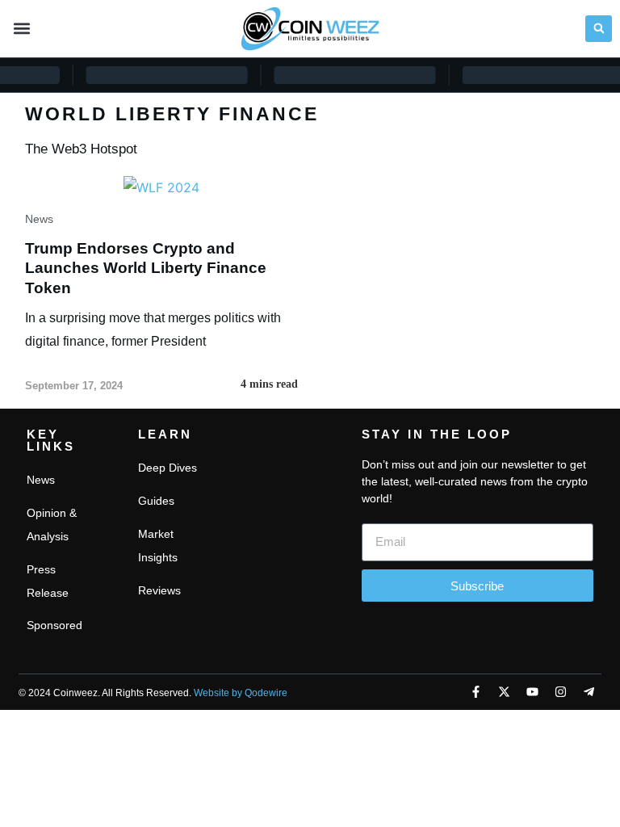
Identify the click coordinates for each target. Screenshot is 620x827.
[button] (21, 28)
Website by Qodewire (240, 693)
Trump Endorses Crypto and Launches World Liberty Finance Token (145, 268)
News (39, 218)
